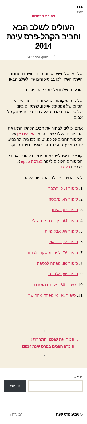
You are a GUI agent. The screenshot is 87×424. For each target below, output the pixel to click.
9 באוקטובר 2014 (39, 57)
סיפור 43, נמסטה (63, 199)
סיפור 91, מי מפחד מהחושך (52, 295)
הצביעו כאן (26, 134)
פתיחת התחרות (43, 16)
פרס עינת (63, 414)
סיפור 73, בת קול (63, 242)
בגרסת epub (32, 161)
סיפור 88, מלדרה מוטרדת (54, 284)
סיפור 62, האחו (65, 210)
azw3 (65, 167)
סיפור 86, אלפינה (63, 274)
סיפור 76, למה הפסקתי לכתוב (52, 252)
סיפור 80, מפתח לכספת (57, 263)
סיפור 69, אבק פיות (61, 231)
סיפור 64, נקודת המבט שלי (55, 220)
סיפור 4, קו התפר (63, 188)
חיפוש (78, 377)
